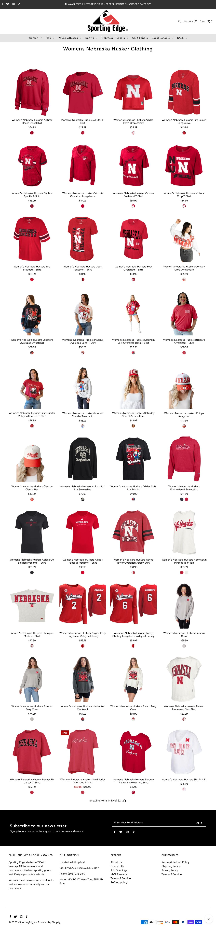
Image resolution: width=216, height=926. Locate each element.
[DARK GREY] (82, 719)
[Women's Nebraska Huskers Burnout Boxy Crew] (32, 679)
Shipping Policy (170, 866)
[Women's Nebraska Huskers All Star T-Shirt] (82, 92)
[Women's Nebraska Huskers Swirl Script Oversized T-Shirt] (82, 752)
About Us (116, 862)
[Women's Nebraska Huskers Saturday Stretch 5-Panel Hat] (133, 385)
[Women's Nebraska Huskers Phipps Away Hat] (184, 385)
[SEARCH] (180, 21)
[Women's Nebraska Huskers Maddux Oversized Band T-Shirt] (82, 312)
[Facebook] (2, 4)
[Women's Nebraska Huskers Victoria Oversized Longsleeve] (82, 165)
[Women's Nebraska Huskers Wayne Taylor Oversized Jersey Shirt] (133, 532)
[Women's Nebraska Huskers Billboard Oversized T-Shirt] (184, 312)
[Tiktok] (18, 4)
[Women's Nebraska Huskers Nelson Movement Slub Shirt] (184, 679)
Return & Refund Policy (175, 862)
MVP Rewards (119, 874)
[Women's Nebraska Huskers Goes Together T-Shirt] (82, 239)
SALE (180, 37)
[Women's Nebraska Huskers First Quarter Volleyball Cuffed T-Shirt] (32, 385)
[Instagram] (13, 4)
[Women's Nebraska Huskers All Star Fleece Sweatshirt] (32, 92)
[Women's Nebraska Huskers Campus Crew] (184, 605)
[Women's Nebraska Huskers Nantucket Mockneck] (82, 679)
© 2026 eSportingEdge (22, 922)
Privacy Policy (169, 870)
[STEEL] (184, 646)
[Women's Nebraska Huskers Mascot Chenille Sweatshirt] (82, 385)
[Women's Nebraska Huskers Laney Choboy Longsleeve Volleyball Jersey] (133, 605)
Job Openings (119, 870)
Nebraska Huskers (113, 37)
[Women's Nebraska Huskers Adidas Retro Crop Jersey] (133, 92)
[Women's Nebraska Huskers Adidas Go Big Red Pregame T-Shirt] (32, 532)
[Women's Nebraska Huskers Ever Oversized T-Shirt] (133, 239)
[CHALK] (133, 719)
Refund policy (119, 882)
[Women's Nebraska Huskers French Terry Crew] (133, 679)
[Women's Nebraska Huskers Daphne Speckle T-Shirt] (32, 165)
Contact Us (117, 866)
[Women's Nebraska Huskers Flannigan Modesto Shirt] (32, 605)
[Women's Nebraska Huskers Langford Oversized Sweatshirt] (32, 312)
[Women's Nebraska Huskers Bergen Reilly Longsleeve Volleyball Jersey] (82, 605)
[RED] (32, 132)
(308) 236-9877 (77, 873)
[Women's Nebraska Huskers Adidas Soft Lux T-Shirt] (133, 459)
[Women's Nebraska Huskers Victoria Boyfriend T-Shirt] (133, 165)
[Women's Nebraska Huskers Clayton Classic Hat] (32, 459)
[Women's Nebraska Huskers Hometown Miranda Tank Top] (184, 532)
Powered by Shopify (49, 922)
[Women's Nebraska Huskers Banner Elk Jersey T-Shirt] (32, 752)
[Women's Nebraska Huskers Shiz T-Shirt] (184, 752)
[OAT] (32, 646)
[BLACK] (32, 352)
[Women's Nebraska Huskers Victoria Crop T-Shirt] (184, 165)
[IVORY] (184, 719)
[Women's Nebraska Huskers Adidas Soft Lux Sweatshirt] (82, 459)
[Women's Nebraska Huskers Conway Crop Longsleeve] (184, 239)
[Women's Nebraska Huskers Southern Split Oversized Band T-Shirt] (133, 312)
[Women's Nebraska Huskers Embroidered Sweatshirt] (184, 459)
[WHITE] (184, 279)
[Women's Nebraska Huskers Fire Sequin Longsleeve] (184, 92)
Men (48, 37)
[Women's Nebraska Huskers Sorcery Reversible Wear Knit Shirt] (133, 752)
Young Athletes (68, 37)
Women (33, 37)
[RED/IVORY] (133, 426)
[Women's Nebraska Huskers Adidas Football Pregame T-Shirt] (82, 532)
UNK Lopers (140, 37)
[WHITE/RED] (184, 426)
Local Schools (161, 37)
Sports (89, 37)
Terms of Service (121, 878)
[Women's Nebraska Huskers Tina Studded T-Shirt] (32, 239)
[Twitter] (7, 4)
